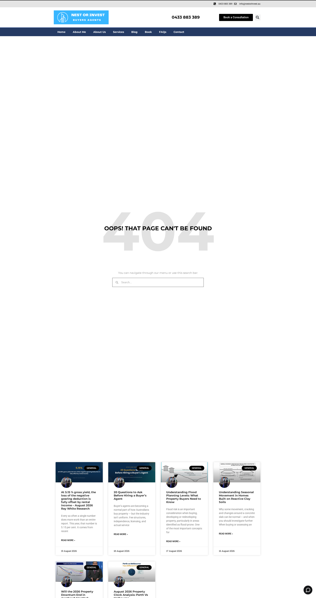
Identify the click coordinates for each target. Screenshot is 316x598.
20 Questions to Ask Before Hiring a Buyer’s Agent (130, 495)
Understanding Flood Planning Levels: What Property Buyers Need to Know (183, 497)
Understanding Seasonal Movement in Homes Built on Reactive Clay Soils (236, 497)
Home (61, 32)
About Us (99, 32)
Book (148, 32)
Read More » (68, 540)
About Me (79, 32)
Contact (179, 32)
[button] (258, 17)
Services (118, 32)
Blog (134, 32)
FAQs (162, 32)
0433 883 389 (186, 17)
